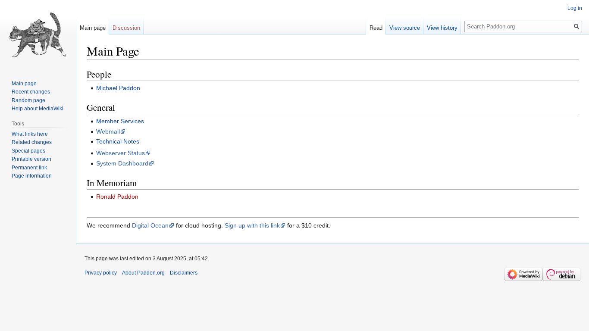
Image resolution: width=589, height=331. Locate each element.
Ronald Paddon (117, 196)
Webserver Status (120, 153)
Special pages (28, 151)
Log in (574, 8)
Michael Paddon (118, 87)
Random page (28, 100)
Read (376, 28)
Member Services (120, 121)
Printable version (31, 159)
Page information (32, 176)
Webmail (108, 131)
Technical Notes (117, 141)
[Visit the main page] (37, 34)
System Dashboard (122, 163)
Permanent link (29, 168)
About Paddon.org (143, 273)
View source (404, 28)
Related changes (32, 142)
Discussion (126, 28)
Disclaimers (183, 273)
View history (442, 28)
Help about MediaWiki (37, 109)
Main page (93, 28)
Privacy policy (101, 273)
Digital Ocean (150, 225)
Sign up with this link (252, 225)
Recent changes (31, 92)
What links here (30, 134)
